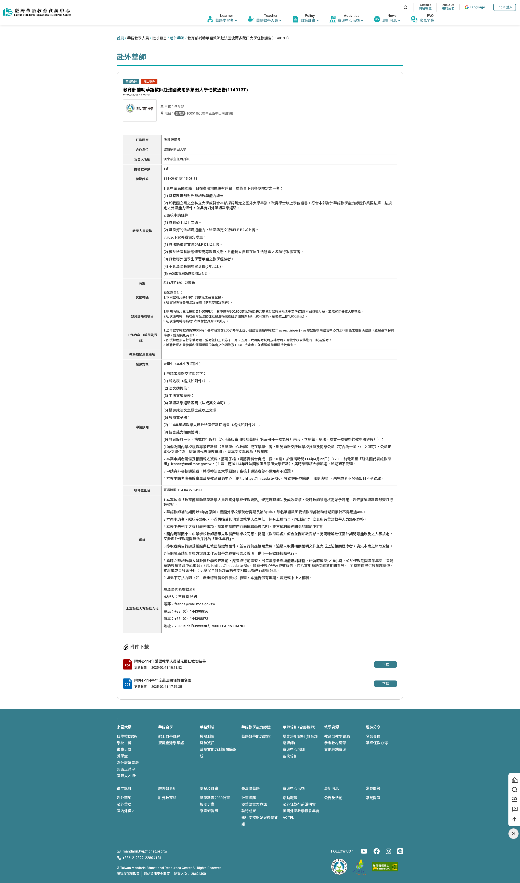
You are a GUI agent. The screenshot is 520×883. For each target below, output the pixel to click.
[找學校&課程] (514, 790)
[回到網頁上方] (514, 819)
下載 (385, 664)
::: (396, 7)
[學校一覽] (514, 780)
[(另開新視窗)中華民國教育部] (339, 867)
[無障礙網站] (385, 866)
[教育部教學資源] (514, 799)
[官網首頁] (36, 12)
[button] (504, 7)
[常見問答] (514, 809)
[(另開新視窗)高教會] (359, 867)
